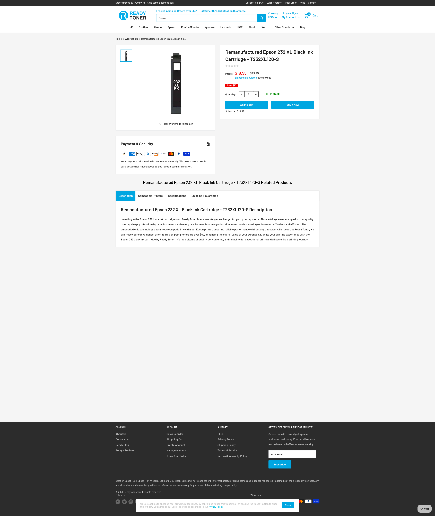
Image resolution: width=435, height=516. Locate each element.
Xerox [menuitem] (265, 27)
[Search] (261, 18)
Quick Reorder (274, 2)
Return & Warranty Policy (232, 455)
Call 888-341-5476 (255, 2)
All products (131, 38)
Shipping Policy (227, 444)
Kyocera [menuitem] (209, 27)
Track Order (291, 2)
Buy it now (292, 104)
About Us (121, 433)
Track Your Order (176, 455)
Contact (312, 2)
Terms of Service (228, 450)
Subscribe (280, 464)
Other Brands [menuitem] (282, 27)
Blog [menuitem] (303, 27)
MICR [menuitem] (240, 27)
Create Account (176, 444)
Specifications (177, 195)
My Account (289, 17)
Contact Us (122, 439)
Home (119, 38)
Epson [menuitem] (171, 27)
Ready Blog (122, 444)
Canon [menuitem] (158, 27)
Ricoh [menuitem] (252, 27)
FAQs (302, 2)
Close (288, 505)
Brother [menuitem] (143, 27)
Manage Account (176, 450)
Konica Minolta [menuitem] (190, 27)
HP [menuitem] (131, 27)
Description (125, 195)
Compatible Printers (150, 195)
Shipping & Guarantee (205, 195)
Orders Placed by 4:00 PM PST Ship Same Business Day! (145, 2)
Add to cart (246, 104)
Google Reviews (125, 450)
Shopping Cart (175, 439)
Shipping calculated (246, 77)
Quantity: (230, 94)
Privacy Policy (226, 439)
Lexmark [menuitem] (225, 27)
